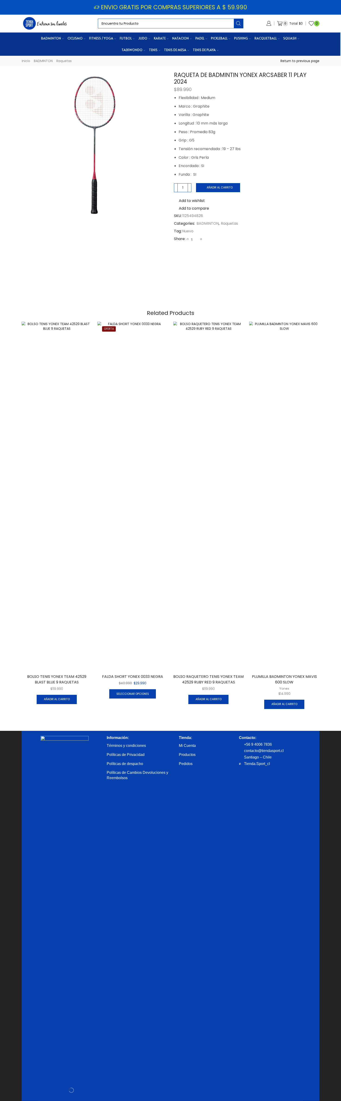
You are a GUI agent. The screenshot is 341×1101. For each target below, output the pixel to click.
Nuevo (187, 231)
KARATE (160, 38)
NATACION (180, 38)
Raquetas (64, 61)
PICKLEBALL (219, 38)
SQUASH (289, 38)
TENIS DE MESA (175, 50)
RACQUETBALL (265, 38)
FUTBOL (126, 38)
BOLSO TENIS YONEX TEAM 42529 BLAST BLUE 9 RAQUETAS (56, 679)
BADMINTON (51, 38)
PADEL (199, 38)
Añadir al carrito (220, 187)
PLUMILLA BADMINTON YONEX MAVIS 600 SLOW (284, 679)
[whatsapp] (200, 239)
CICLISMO (75, 38)
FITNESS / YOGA (101, 38)
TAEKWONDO (132, 50)
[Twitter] (187, 239)
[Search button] (238, 23)
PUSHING (241, 38)
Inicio (26, 61)
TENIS (153, 50)
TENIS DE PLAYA (204, 50)
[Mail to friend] (196, 239)
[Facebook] (192, 239)
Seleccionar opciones (132, 694)
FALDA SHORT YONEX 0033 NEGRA (132, 676)
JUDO (142, 38)
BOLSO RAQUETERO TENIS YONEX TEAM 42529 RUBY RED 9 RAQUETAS (208, 679)
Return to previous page (299, 61)
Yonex (284, 688)
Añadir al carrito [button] (57, 699)
